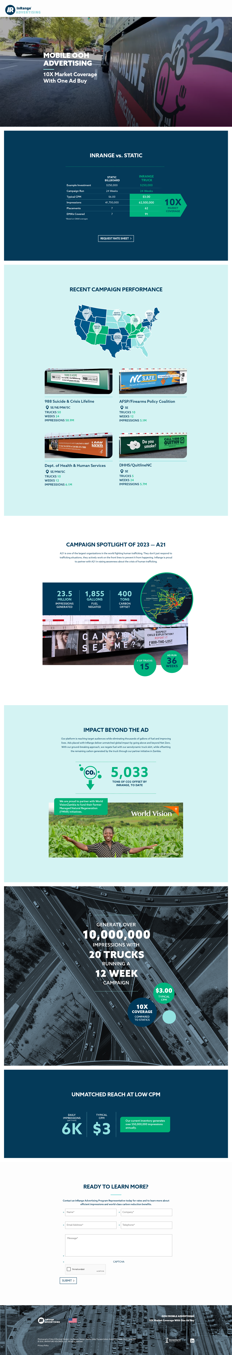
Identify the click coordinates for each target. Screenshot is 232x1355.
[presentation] (85, 1269)
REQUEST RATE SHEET (114, 238)
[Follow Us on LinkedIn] (190, 1341)
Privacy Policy (43, 1346)
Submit (67, 1281)
